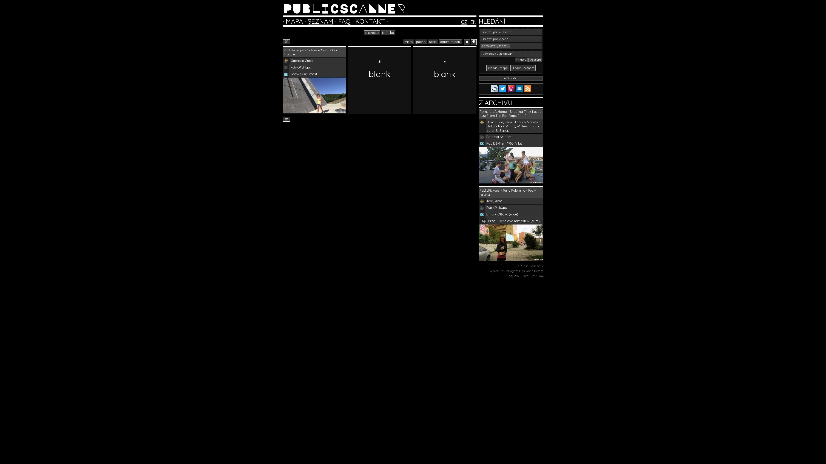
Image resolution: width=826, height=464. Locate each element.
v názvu (521, 59)
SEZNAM (320, 21)
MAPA (294, 21)
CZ (464, 22)
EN (473, 22)
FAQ (344, 21)
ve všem (535, 59)
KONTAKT (370, 21)
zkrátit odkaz (510, 78)
